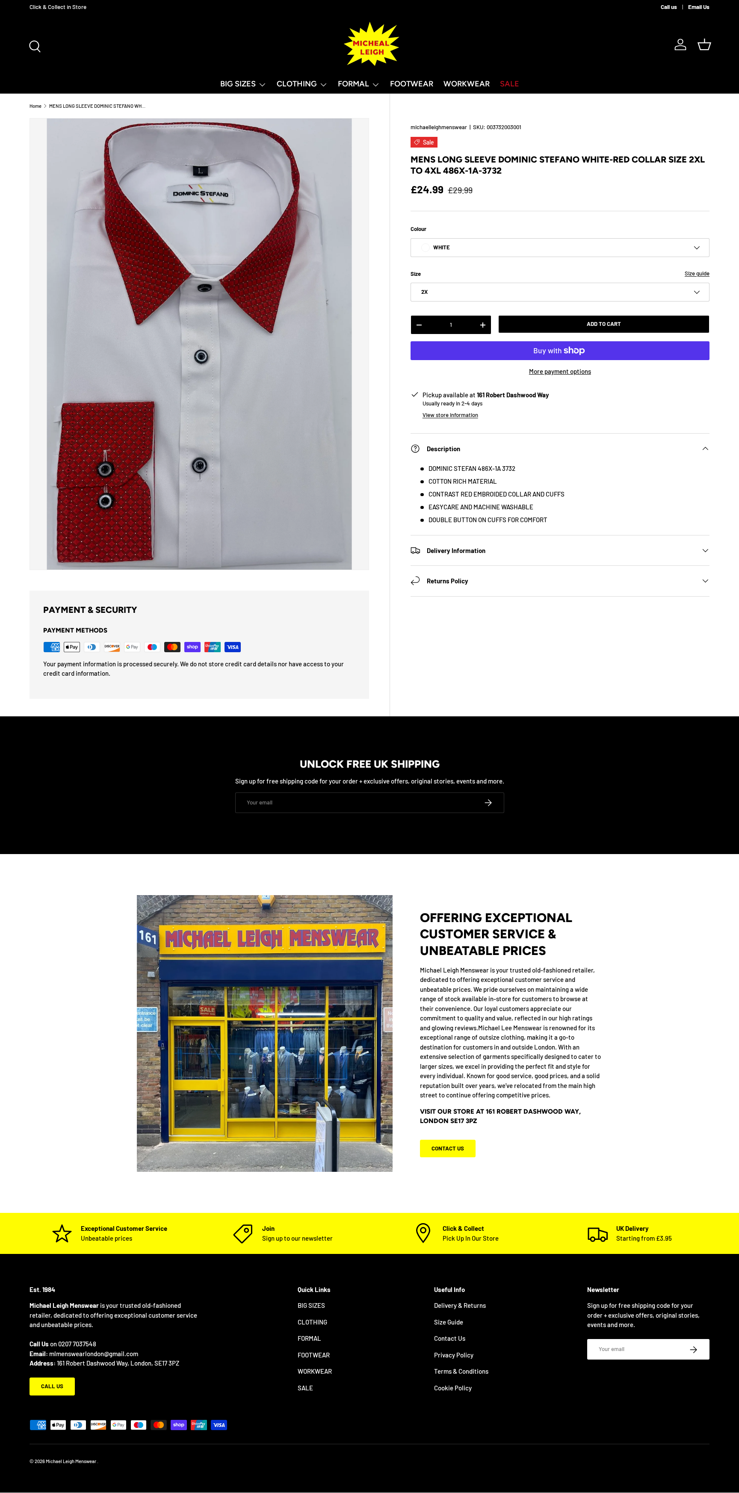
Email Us (698, 6)
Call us (669, 6)
